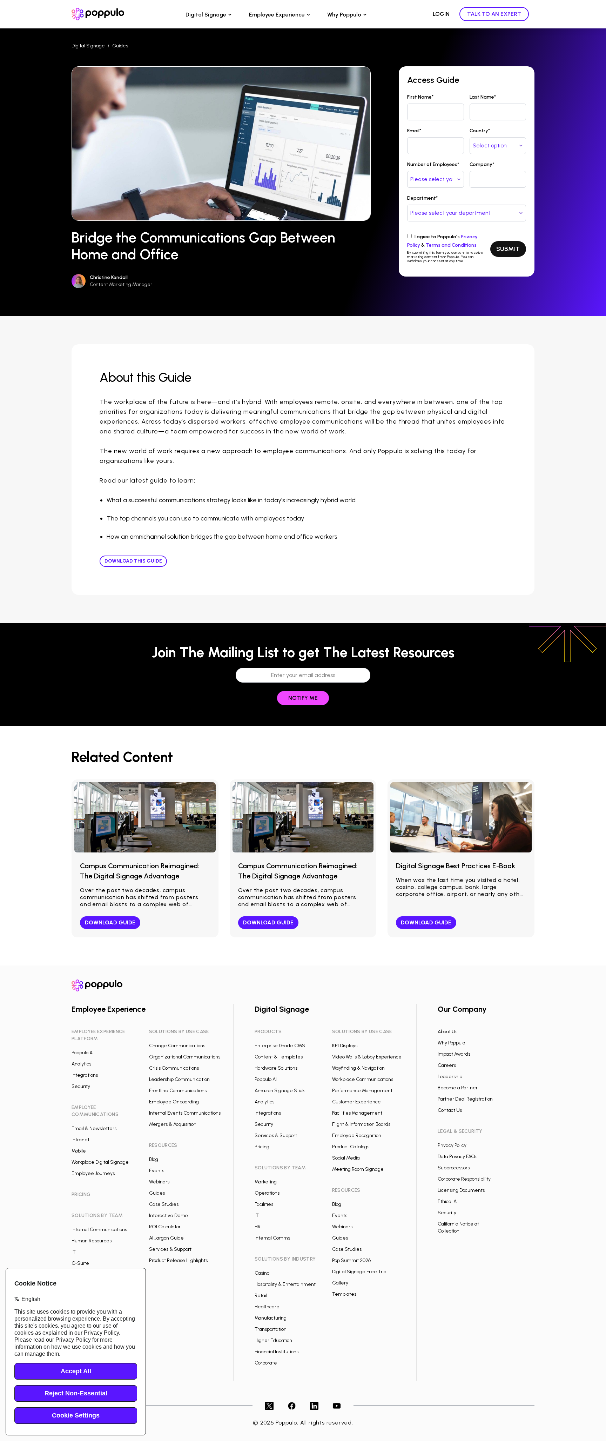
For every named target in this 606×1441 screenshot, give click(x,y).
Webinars (159, 1182)
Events (156, 1171)
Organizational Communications (184, 1057)
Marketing (266, 1182)
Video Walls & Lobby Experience (367, 1057)
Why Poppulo (344, 14)
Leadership (450, 1077)
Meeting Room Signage (358, 1169)
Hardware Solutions (276, 1068)
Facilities (264, 1204)
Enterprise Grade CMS (280, 1046)
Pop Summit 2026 (351, 1260)
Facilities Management (357, 1113)
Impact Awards (454, 1054)
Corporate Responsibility (464, 1179)
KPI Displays (344, 1046)
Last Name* (483, 97)
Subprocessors (454, 1168)
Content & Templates (279, 1057)
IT (74, 1252)
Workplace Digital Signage (100, 1162)
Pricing (262, 1147)
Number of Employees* (433, 164)
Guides (120, 46)
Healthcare (267, 1307)
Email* (414, 131)
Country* (480, 131)
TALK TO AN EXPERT (494, 14)
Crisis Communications (174, 1068)
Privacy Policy (452, 1145)
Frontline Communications (178, 1091)
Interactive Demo (168, 1215)
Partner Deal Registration (465, 1099)
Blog (153, 1159)
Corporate (266, 1363)
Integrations (85, 1075)
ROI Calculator (165, 1227)
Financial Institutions (276, 1352)
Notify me (303, 698)
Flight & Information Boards (361, 1124)
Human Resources (92, 1241)
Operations (267, 1193)
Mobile (79, 1151)
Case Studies (164, 1204)
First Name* (420, 97)
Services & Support (170, 1249)
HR (258, 1227)
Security (81, 1086)
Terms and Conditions (451, 245)
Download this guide (133, 561)
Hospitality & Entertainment (285, 1284)
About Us (447, 1032)
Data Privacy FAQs (457, 1157)
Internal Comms (272, 1238)
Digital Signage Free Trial (360, 1272)
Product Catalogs (350, 1147)
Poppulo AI (83, 1053)
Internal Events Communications (185, 1113)
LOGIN (441, 14)
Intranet (80, 1140)
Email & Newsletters (94, 1128)
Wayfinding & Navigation (358, 1068)
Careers (447, 1065)
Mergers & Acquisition (172, 1124)
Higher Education (273, 1340)
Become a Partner (458, 1088)
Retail (261, 1296)
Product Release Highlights (178, 1260)
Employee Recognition (356, 1135)
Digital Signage (206, 14)
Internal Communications (99, 1230)
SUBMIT (508, 249)
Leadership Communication (179, 1079)
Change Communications (177, 1046)
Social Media (346, 1158)
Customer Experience (356, 1102)
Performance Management (362, 1091)
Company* (482, 164)
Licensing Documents (461, 1190)
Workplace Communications (362, 1079)
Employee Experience (277, 14)
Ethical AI (448, 1201)
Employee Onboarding (174, 1102)
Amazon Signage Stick (280, 1091)
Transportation (271, 1329)
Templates (344, 1294)
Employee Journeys (93, 1173)
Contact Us (450, 1110)
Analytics (81, 1064)
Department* (422, 198)
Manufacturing (271, 1318)
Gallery (340, 1283)
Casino (262, 1273)
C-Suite (80, 1263)
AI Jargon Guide (166, 1238)
